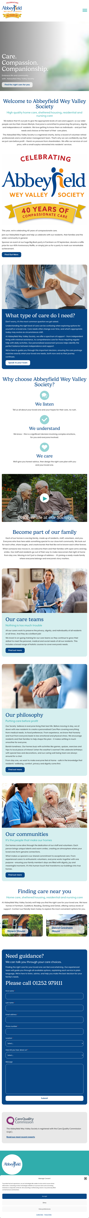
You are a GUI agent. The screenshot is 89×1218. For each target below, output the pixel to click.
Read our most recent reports (20, 1137)
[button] (85, 1178)
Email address (12, 1014)
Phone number (12, 1026)
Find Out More (11, 254)
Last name (10, 1003)
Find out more (15, 650)
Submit (44, 1098)
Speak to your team (17, 363)
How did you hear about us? (17, 1050)
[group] (22, 925)
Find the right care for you (17, 85)
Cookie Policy (39, 1214)
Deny (44, 1203)
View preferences (45, 1209)
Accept (44, 1196)
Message (9, 1062)
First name (10, 991)
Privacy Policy (48, 1214)
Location (9, 1038)
